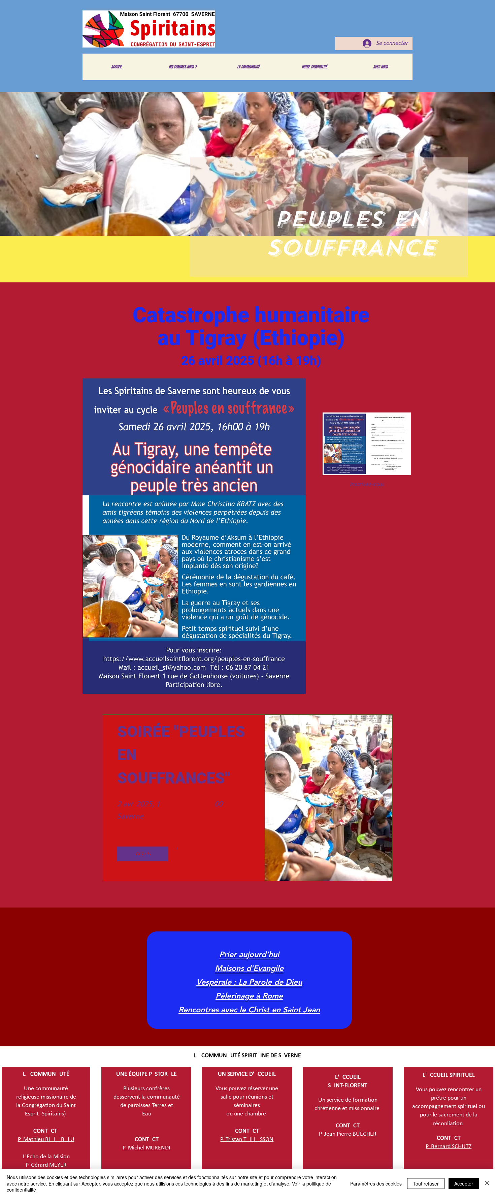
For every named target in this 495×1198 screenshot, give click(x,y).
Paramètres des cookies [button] (376, 1183)
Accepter (463, 1183)
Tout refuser (426, 1183)
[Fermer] (487, 1183)
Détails (143, 854)
